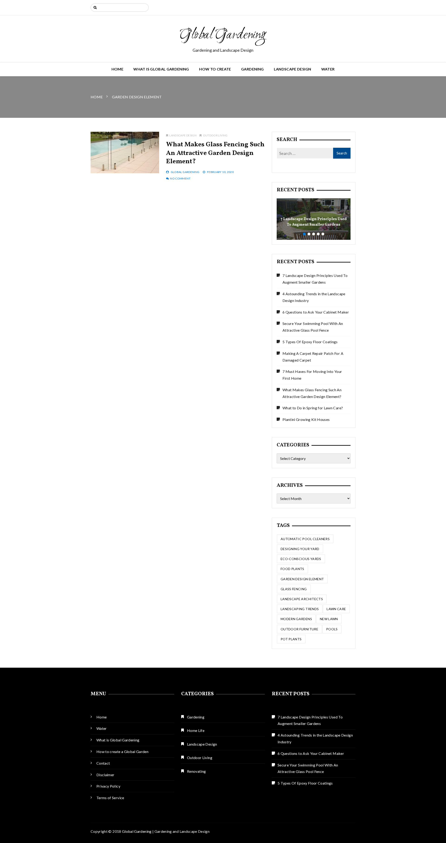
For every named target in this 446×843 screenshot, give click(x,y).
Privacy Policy (108, 786)
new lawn (329, 619)
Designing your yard (300, 549)
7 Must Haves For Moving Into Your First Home (312, 374)
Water (328, 69)
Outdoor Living (215, 135)
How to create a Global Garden (122, 751)
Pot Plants (291, 639)
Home (117, 69)
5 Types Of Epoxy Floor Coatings (310, 342)
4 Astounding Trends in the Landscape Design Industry (313, 297)
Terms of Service (110, 797)
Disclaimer (105, 774)
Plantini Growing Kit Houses (306, 419)
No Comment (180, 178)
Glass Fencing (294, 589)
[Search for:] (120, 7)
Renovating (196, 771)
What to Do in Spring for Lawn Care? (312, 408)
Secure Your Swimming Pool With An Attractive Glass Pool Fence (312, 326)
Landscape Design (292, 69)
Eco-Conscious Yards (301, 559)
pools (332, 629)
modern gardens (296, 619)
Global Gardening (223, 35)
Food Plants (292, 569)
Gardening (252, 69)
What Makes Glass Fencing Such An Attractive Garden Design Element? (215, 153)
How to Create (215, 69)
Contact (103, 763)
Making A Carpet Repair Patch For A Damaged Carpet (312, 356)
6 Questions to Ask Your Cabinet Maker (315, 312)
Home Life (195, 730)
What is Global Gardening (161, 69)
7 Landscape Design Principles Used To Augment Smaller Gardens (314, 222)
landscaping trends (300, 609)
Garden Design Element (302, 579)
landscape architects (302, 599)
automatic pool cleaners (305, 539)
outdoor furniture (299, 629)
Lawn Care (336, 609)
